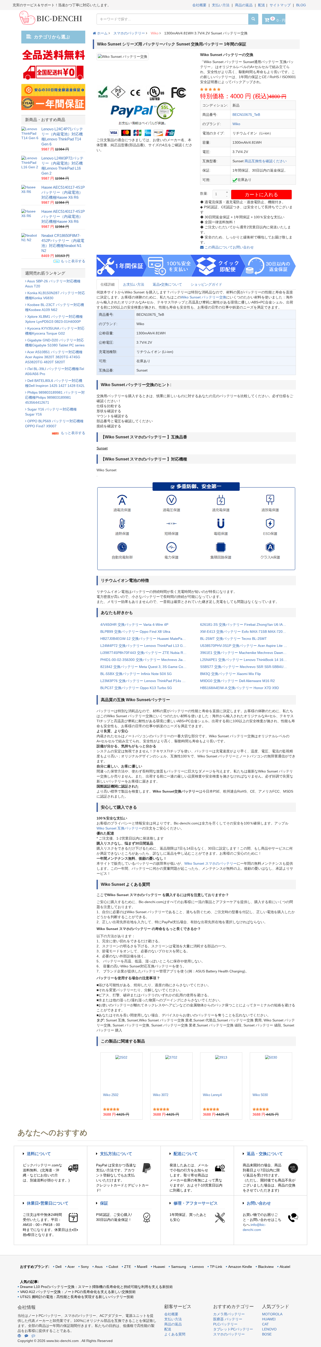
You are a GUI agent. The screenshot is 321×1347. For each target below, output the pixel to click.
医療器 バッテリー (227, 1319)
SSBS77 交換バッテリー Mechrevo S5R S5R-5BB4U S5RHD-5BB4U (246, 667)
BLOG (301, 5)
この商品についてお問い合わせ (229, 247)
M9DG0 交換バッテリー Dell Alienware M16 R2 (237, 681)
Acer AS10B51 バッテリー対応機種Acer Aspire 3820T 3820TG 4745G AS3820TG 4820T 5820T (54, 357)
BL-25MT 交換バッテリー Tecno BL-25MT (233, 639)
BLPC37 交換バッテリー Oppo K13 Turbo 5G (136, 688)
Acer (71, 1267)
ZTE (127, 1267)
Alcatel (285, 1267)
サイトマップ (280, 5)
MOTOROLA (272, 1314)
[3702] (171, 1073)
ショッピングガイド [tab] (206, 284)
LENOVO (269, 1329)
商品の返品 (244, 5)
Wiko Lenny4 (212, 1095)
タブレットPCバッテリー (233, 1329)
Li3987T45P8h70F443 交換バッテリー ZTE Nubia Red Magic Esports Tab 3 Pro (146, 653)
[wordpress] (19, 1336)
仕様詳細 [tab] (108, 284)
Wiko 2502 (110, 1095)
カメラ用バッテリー (229, 1314)
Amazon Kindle (240, 1267)
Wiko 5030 (260, 1095)
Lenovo (198, 1267)
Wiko (154, 33)
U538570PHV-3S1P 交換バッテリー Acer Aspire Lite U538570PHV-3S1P (246, 646)
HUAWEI (269, 1319)
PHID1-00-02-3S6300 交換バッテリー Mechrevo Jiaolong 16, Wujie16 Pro (146, 660)
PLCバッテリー (225, 1324)
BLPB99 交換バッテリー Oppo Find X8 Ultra (135, 632)
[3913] (221, 1073)
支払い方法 (220, 5)
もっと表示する (72, 261)
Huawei (159, 1267)
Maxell (142, 1267)
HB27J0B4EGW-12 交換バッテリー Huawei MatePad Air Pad (146, 639)
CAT (265, 1324)
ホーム (102, 33)
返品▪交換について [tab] (167, 284)
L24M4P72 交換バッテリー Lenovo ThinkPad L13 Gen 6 (145, 646)
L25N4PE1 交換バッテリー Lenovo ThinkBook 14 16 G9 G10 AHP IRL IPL (246, 660)
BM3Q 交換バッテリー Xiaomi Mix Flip (230, 674)
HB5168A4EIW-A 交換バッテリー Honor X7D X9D (239, 688)
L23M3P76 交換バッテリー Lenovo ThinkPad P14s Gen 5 (146, 681)
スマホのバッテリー (129, 33)
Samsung (178, 1267)
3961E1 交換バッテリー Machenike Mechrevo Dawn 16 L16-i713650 (246, 653)
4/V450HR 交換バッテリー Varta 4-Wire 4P (134, 625)
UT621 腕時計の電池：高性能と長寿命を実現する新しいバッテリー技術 (77, 1297)
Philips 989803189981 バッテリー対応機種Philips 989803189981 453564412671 (55, 397)
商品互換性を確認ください (266, 161)
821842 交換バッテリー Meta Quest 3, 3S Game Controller (146, 667)
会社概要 (199, 5)
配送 (261, 5)
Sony (85, 1267)
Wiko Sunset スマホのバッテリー (210, 863)
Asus (99, 1267)
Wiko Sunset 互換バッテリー (119, 828)
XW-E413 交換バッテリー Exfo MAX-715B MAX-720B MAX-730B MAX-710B (246, 632)
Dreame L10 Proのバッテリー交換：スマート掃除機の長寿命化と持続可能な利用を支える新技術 (96, 1287)
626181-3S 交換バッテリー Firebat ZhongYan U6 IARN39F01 (246, 625)
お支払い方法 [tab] (133, 284)
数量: (204, 193)
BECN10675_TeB (246, 115)
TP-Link (216, 1267)
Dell (58, 1267)
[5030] (271, 1073)
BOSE (267, 1334)
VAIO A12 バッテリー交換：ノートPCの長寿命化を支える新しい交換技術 (78, 1292)
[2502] (121, 1073)
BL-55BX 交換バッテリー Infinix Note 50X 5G (136, 674)
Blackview (266, 1267)
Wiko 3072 (160, 1095)
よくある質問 (174, 1334)
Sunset (102, 448)
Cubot (113, 1267)
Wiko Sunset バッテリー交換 (203, 297)
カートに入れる (261, 194)
